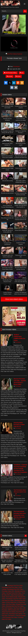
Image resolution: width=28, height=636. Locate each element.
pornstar (10, 76)
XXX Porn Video (10, 604)
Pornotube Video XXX (8, 591)
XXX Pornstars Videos (11, 72)
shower (19, 76)
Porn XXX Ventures (7, 608)
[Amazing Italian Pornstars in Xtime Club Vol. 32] (6, 433)
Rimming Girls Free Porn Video (14, 606)
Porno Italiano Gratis (11, 596)
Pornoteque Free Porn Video (10, 587)
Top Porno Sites (18, 608)
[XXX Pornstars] (11, 3)
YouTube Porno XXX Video (13, 593)
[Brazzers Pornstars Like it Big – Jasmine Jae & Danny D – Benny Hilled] (6, 389)
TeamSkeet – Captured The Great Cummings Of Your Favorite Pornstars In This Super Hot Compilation (20, 468)
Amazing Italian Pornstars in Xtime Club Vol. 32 (19, 424)
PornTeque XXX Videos (15, 613)
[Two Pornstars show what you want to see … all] (6, 500)
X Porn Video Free (11, 602)
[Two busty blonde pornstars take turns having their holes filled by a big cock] (6, 522)
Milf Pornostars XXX (13, 610)
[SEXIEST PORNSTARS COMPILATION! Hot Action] (6, 345)
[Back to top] (23, 631)
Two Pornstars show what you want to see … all (20, 491)
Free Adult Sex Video (8, 600)
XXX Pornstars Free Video (10, 617)
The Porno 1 (11, 615)
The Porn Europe (21, 615)
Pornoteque (16, 66)
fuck (22, 72)
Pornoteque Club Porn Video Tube (15, 598)
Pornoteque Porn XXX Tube (15, 589)
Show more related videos (14, 299)
